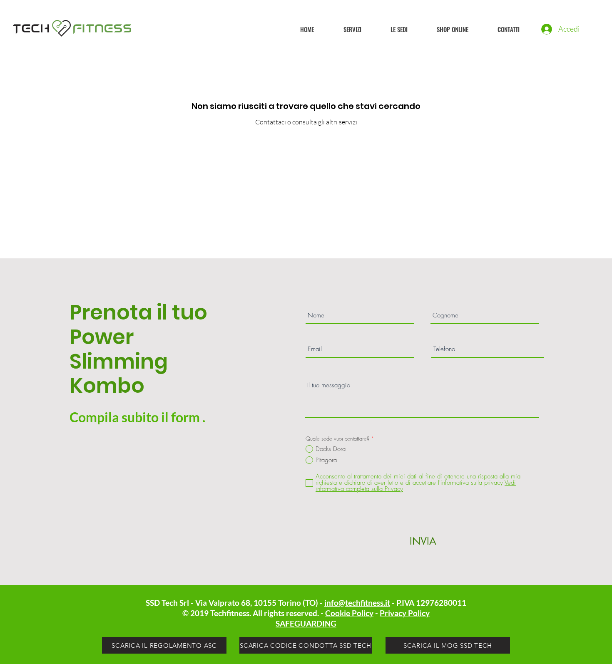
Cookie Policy (349, 613)
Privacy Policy (405, 613)
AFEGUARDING (308, 623)
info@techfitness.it (357, 602)
